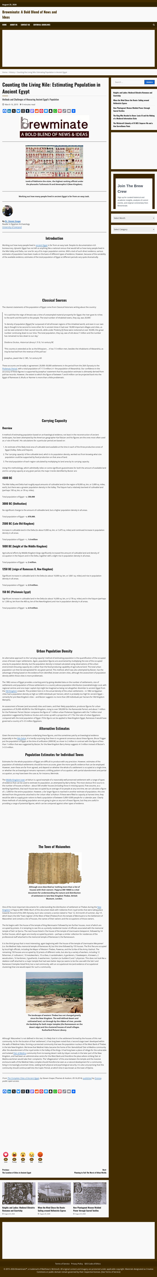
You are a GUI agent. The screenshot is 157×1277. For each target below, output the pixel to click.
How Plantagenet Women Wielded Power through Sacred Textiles (87, 1209)
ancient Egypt (42, 245)
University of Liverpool (12, 227)
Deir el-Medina (19, 1053)
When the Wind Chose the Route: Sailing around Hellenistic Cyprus (52, 1209)
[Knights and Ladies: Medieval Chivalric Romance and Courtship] (19, 1193)
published (87, 1078)
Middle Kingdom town (15, 780)
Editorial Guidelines (41, 24)
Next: (90, 1171)
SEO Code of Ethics (92, 1263)
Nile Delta (21, 738)
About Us (13, 24)
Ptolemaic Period (9, 368)
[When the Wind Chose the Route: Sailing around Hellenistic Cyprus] (54, 1193)
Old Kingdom (11, 691)
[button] (154, 24)
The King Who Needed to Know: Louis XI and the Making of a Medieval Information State (134, 117)
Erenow (98, 1078)
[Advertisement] (74, 48)
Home (4, 24)
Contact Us (25, 24)
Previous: (16, 1171)
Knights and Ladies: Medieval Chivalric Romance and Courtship (18, 1209)
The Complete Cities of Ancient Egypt (23, 1078)
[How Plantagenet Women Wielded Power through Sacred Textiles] (89, 1193)
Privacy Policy (77, 1263)
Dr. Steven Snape (13, 221)
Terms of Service (62, 1263)
